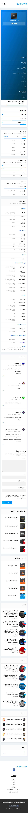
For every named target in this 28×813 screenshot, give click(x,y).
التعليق (24, 458)
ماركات (13, 787)
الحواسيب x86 (13, 792)
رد (3, 376)
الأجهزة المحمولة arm (13, 790)
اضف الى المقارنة (14, 23)
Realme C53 (18, 363)
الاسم (24, 474)
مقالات (14, 785)
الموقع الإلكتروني (22, 487)
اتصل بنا (8, 809)
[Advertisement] (14, 41)
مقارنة (13, 780)
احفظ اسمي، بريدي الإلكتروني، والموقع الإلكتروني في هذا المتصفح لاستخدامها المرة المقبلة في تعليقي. (15, 497)
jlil (17, 806)
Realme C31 (22, 342)
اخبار (13, 782)
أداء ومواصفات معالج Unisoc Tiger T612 (16, 102)
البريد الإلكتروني (22, 481)
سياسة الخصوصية (16, 809)
